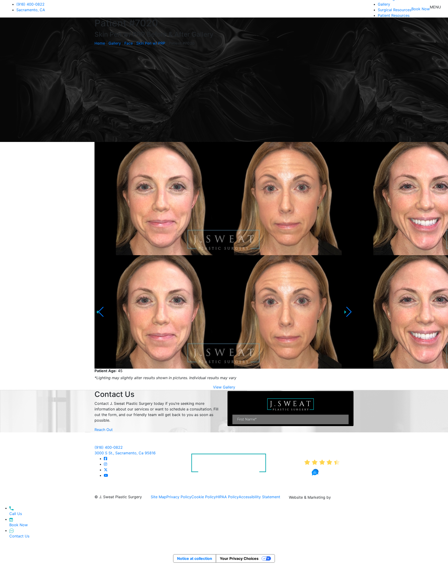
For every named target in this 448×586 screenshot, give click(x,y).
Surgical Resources (394, 9)
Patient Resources (394, 15)
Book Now (420, 9)
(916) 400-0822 (30, 4)
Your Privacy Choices (239, 558)
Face (128, 43)
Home (99, 43)
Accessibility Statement (259, 496)
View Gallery (224, 387)
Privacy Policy (178, 496)
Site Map (158, 496)
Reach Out (103, 429)
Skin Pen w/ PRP (150, 43)
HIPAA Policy (227, 496)
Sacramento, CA (30, 9)
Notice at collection (194, 558)
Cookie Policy (203, 496)
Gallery (384, 4)
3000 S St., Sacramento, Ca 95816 (125, 453)
